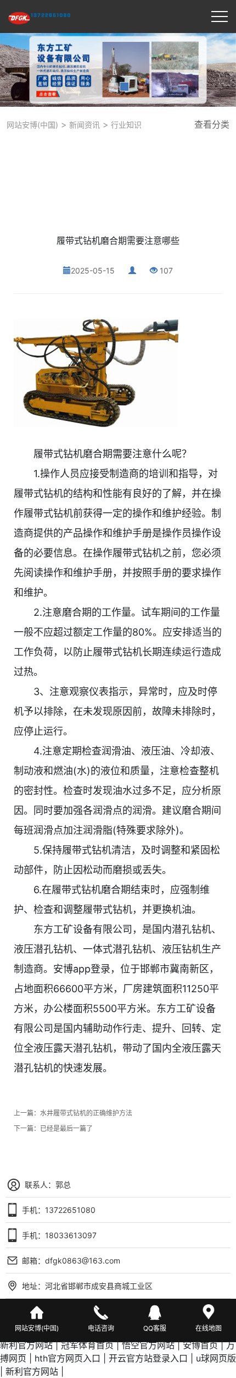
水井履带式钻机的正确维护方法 (86, 1113)
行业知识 (125, 124)
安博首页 (200, 1344)
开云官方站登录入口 (148, 1358)
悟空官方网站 (148, 1344)
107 (166, 270)
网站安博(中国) (32, 124)
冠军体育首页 (87, 1344)
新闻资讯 (83, 124)
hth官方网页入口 (67, 1358)
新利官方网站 (26, 1344)
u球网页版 (216, 1358)
